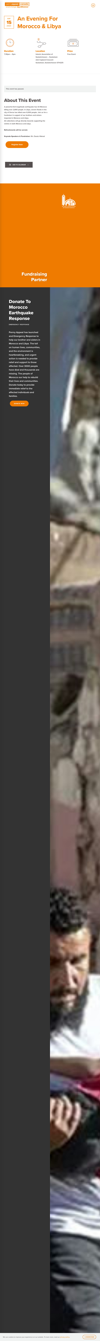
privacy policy (64, 1337)
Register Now (17, 145)
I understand (89, 1337)
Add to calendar (19, 165)
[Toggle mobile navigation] (93, 5)
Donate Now (19, 404)
